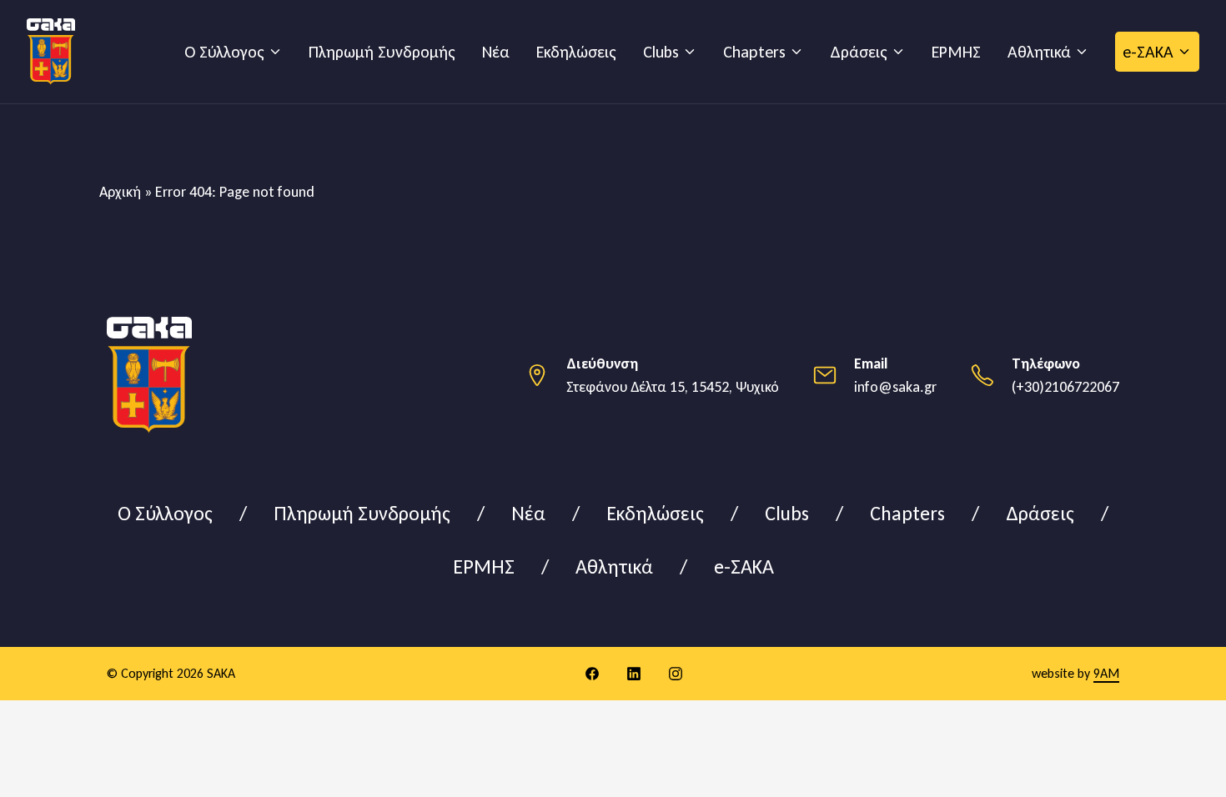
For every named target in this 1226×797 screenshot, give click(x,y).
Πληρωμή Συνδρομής (382, 52)
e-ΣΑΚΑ (1148, 52)
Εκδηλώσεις (576, 52)
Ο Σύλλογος (224, 52)
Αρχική (120, 192)
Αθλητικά (1039, 52)
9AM (1106, 673)
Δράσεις (858, 52)
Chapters (754, 52)
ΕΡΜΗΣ (956, 52)
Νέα (496, 52)
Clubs (661, 52)
